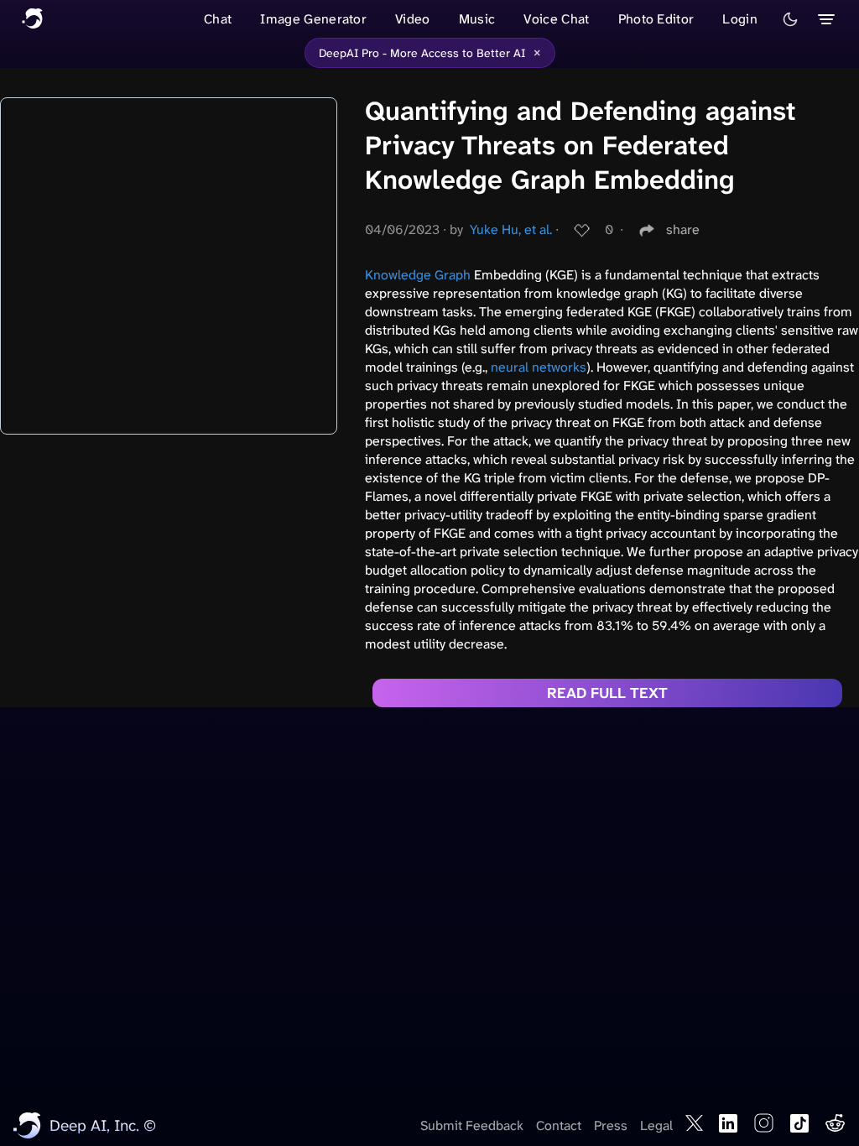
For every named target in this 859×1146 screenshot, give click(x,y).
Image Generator (313, 19)
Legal (656, 1125)
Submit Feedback (471, 1125)
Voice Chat (556, 19)
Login (739, 19)
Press (610, 1125)
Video (412, 19)
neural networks (538, 367)
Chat (218, 19)
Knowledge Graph (418, 275)
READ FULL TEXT (607, 693)
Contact (558, 1125)
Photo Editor (656, 19)
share (683, 229)
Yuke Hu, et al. (511, 229)
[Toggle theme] (790, 19)
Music (477, 19)
